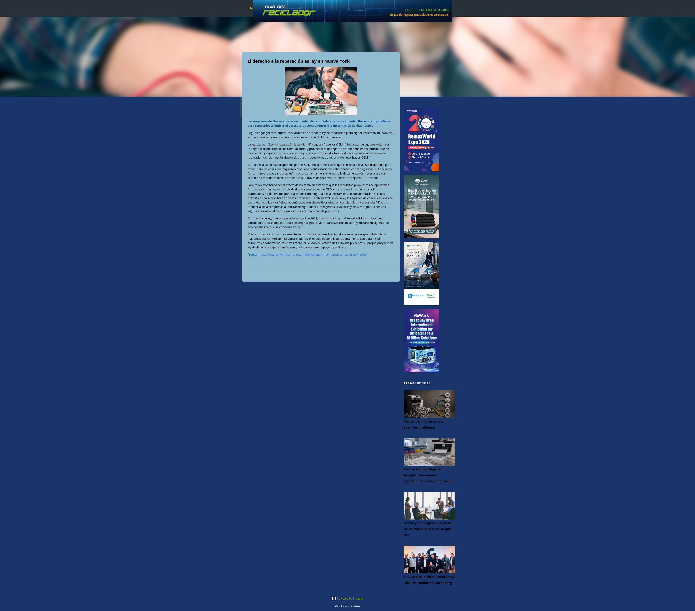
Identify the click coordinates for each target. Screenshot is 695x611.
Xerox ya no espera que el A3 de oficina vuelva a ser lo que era (427, 529)
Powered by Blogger (349, 598)
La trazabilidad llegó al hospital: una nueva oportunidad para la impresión (429, 475)
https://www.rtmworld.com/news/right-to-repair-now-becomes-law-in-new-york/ (312, 255)
